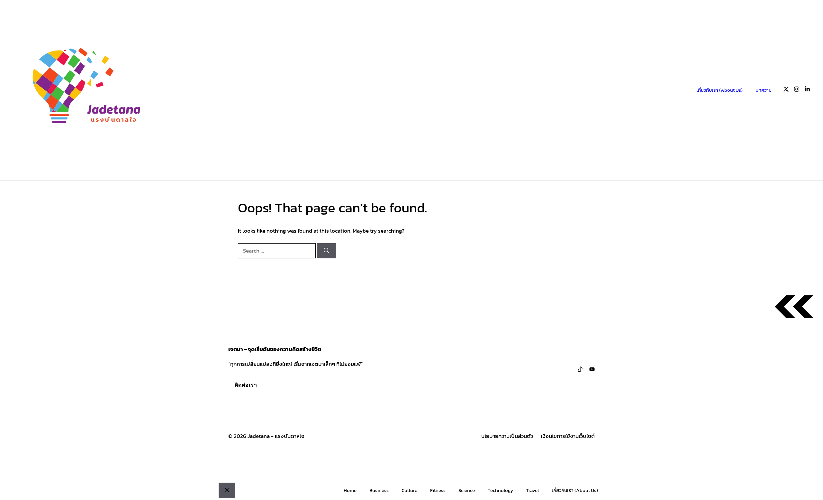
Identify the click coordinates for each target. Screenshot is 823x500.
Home (350, 490)
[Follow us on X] (786, 90)
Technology (500, 490)
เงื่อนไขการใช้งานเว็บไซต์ (568, 436)
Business (379, 490)
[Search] (326, 251)
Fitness (438, 490)
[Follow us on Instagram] (797, 90)
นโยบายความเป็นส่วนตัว (507, 436)
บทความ (763, 90)
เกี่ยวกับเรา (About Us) (719, 90)
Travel (532, 490)
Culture (409, 490)
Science (466, 490)
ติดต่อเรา (246, 385)
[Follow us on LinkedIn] (807, 90)
